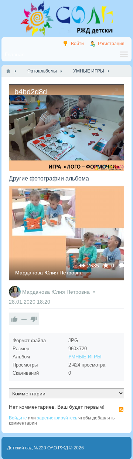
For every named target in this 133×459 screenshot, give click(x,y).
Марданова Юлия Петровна (49, 273)
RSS (121, 409)
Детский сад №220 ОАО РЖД (37, 447)
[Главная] (8, 71)
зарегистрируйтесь (57, 418)
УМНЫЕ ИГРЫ (85, 357)
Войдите (18, 418)
